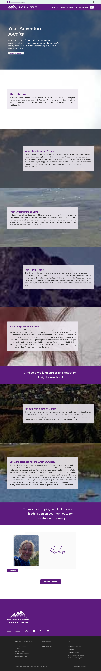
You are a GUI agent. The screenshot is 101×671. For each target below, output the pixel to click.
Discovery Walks (19, 651)
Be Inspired (12, 570)
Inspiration (55, 7)
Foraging (17, 648)
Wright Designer (82, 666)
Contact (18, 631)
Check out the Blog (47, 646)
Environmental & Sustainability (76, 655)
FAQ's (26, 631)
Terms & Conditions (73, 652)
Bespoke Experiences (67, 7)
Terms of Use (71, 649)
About (9, 631)
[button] (92, 7)
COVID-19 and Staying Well (75, 658)
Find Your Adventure (82, 7)
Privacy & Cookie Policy (74, 646)
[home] (22, 7)
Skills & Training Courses (22, 653)
